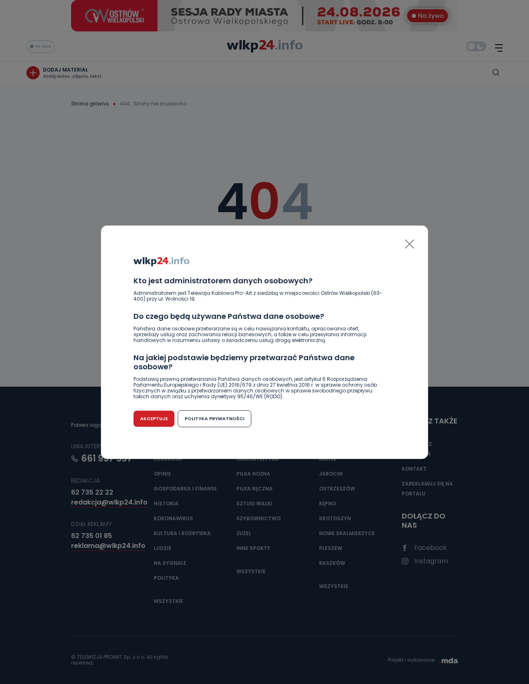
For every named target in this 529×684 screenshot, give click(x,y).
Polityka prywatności (214, 418)
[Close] (410, 244)
